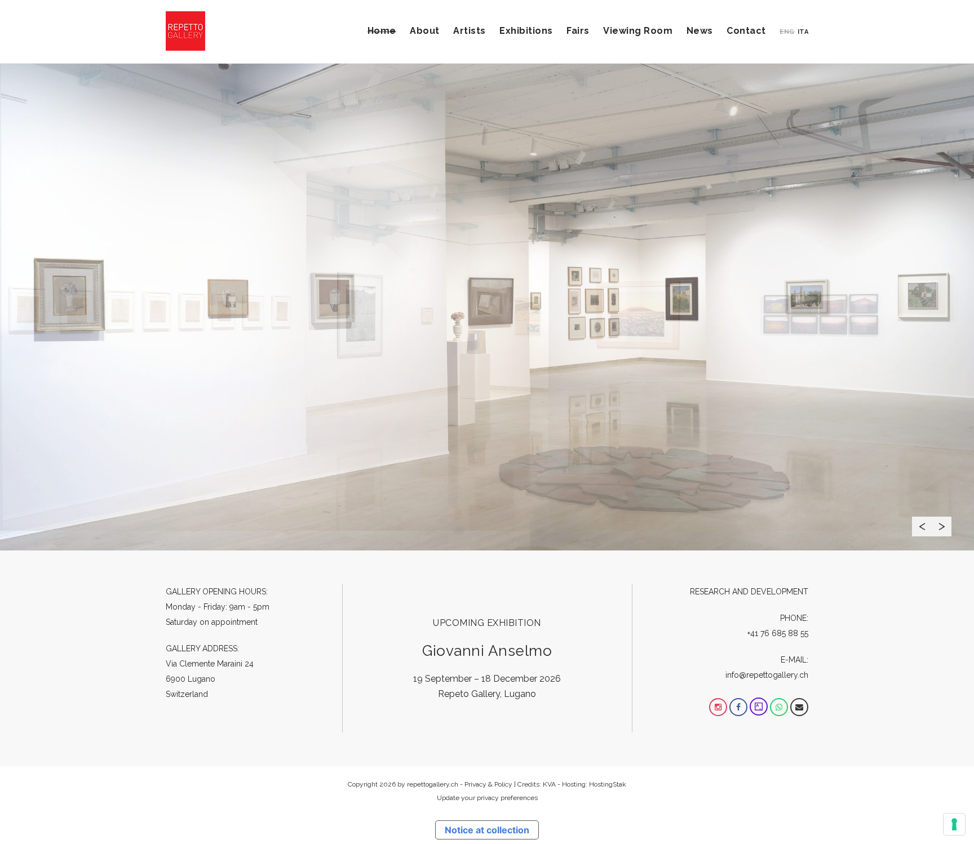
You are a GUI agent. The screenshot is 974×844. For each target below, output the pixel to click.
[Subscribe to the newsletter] (799, 707)
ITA (803, 31)
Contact (746, 30)
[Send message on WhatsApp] (779, 707)
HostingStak (607, 784)
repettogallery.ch (432, 784)
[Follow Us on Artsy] (759, 707)
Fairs (578, 30)
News (700, 30)
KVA (549, 784)
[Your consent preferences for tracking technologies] (954, 824)
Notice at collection (487, 830)
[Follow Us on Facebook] (738, 707)
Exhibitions (526, 30)
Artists (469, 30)
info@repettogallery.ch (766, 674)
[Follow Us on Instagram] (718, 707)
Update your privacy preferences (487, 798)
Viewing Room (637, 30)
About (425, 30)
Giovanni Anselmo (487, 650)
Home (382, 30)
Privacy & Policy (488, 784)
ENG (787, 31)
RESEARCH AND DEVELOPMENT (749, 591)
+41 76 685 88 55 (777, 633)
